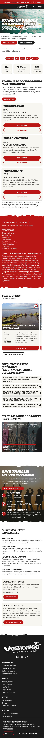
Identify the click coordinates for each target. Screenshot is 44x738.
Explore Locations (8, 671)
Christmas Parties (8, 692)
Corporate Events (8, 684)
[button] (41, 301)
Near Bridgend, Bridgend (11, 51)
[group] (20, 326)
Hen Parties (6, 687)
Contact (4, 703)
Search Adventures (9, 666)
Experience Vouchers (9, 674)
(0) (41, 7)
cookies (10, 729)
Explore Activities (8, 668)
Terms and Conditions (10, 714)
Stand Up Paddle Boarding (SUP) (29, 49)
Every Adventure (9, 49)
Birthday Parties (8, 682)
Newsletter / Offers (9, 706)
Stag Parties (6, 690)
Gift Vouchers (7, 700)
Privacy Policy (7, 716)
